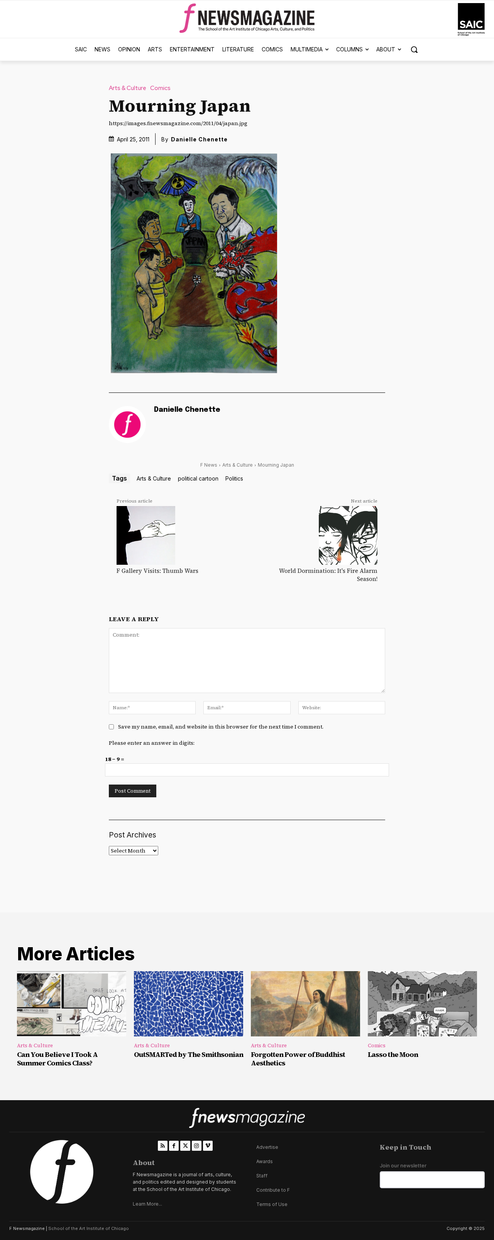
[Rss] (162, 1145)
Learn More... (147, 1204)
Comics (160, 88)
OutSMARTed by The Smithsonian (188, 1054)
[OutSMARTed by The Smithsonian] (188, 1004)
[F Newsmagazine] (471, 19)
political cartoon (198, 478)
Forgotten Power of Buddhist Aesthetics (298, 1059)
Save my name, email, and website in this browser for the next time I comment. (220, 726)
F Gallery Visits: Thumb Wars (157, 571)
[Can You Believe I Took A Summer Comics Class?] (71, 1004)
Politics (234, 478)
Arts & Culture (127, 88)
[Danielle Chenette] (127, 424)
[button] (414, 49)
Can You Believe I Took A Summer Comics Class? (57, 1059)
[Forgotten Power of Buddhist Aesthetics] (305, 1004)
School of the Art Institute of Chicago (88, 1228)
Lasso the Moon (393, 1054)
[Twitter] (185, 1145)
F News (208, 465)
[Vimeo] (208, 1145)
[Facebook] (174, 1145)
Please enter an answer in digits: (152, 743)
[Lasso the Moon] (422, 1004)
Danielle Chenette (199, 139)
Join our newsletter (403, 1165)
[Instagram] (196, 1145)
